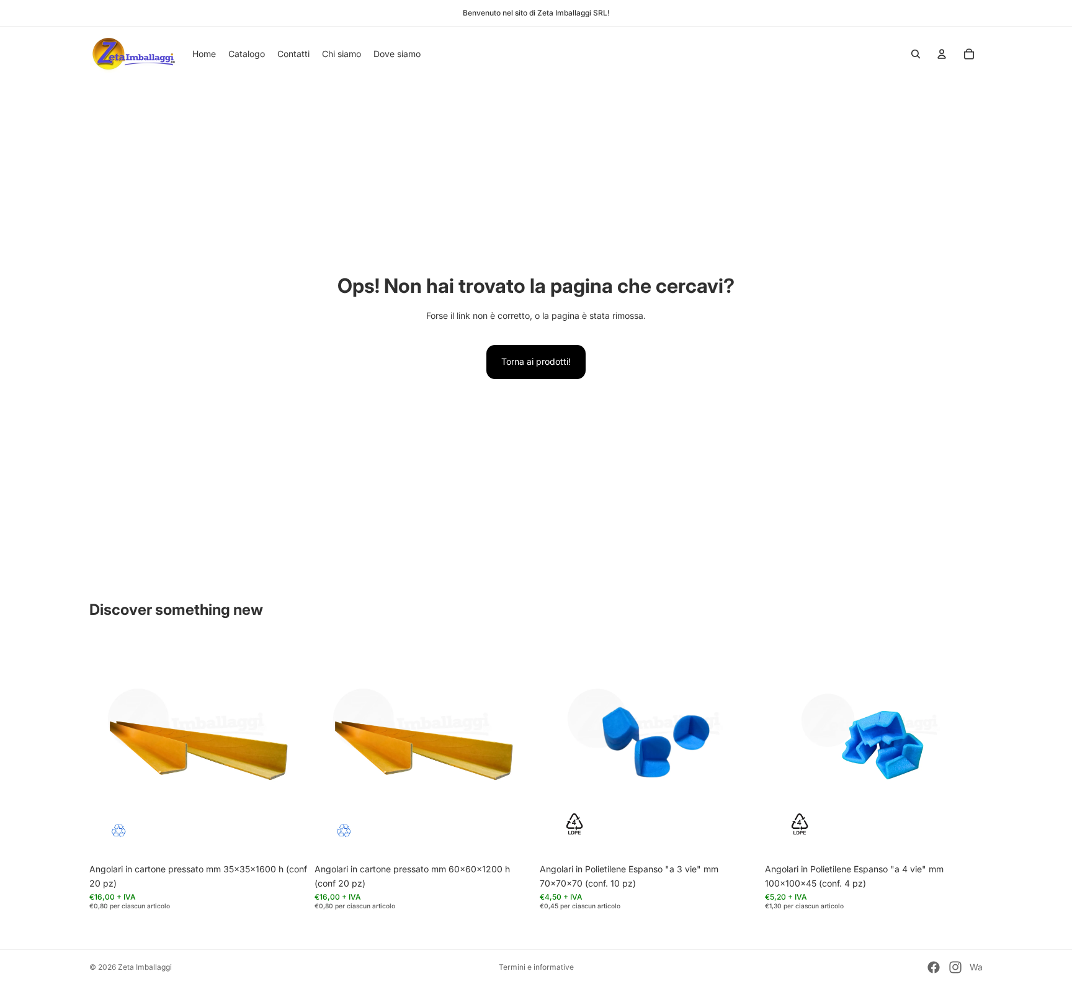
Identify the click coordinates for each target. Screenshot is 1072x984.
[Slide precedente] (108, 749)
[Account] (941, 54)
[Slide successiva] (288, 749)
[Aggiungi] (288, 839)
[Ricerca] (915, 54)
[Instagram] (955, 967)
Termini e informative (536, 967)
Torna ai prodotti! (536, 361)
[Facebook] (933, 967)
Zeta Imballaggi (145, 967)
